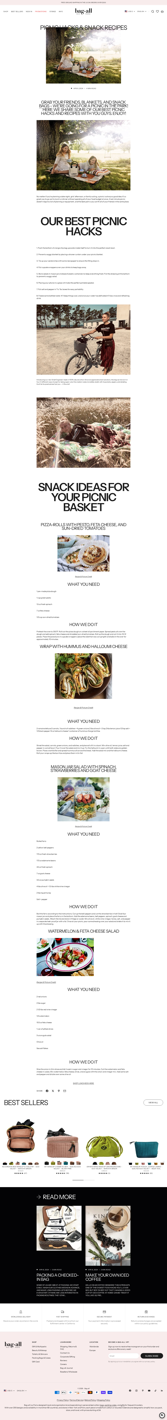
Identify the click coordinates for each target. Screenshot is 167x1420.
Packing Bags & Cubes (41, 1358)
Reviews (63, 1360)
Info (61, 11)
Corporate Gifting (67, 1356)
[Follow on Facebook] (130, 1390)
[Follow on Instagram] (136, 1390)
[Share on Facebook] (47, 1090)
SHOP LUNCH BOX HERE (83, 1083)
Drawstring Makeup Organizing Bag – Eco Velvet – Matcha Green (104, 1168)
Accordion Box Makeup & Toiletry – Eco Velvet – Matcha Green (20, 1168)
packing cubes (111, 1405)
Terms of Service (76, 1400)
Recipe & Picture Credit (83, 576)
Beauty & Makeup (39, 1350)
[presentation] (164, 1162)
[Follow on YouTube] (149, 1390)
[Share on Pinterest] (58, 1090)
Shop (5, 11)
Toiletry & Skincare (40, 1354)
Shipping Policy (103, 1400)
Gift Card (36, 1361)
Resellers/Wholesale (68, 1372)
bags (102, 1405)
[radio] (5, 1162)
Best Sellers (17, 11)
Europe (92, 1350)
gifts (122, 1405)
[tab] (26, 1102)
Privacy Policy (63, 1400)
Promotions (40, 11)
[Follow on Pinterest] (143, 1390)
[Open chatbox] (162, 1415)
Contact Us (65, 1353)
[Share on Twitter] (52, 1090)
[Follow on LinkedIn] (162, 1390)
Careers (63, 1364)
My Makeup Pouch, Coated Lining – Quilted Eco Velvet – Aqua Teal (146, 1168)
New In (29, 11)
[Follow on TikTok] (155, 1390)
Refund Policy (90, 1400)
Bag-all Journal (66, 1368)
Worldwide (94, 1346)
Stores (53, 11)
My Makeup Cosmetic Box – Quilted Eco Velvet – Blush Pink (62, 1168)
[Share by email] (64, 1090)
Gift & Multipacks (39, 1346)
